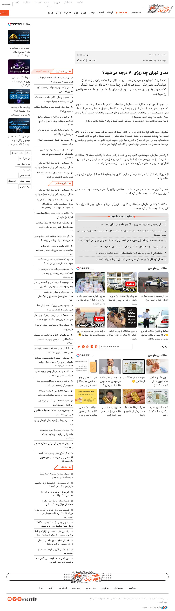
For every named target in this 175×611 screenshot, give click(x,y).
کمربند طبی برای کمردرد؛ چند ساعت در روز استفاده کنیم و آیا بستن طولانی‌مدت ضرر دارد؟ (53, 513)
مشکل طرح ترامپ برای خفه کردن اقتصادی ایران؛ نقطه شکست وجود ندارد (129, 253)
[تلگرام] (10, 599)
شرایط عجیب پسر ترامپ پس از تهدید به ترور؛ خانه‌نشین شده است (54, 350)
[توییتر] (14, 599)
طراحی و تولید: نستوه (152, 607)
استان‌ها (67, 12)
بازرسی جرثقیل (17, 152)
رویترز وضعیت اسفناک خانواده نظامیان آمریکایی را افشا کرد (53, 413)
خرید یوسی (25, 169)
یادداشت (38, 2)
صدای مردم (47, 4)
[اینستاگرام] (19, 599)
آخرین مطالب (61, 183)
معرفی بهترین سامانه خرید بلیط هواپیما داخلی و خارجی (56, 475)
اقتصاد (101, 12)
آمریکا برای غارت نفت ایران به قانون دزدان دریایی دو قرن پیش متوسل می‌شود (54, 165)
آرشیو (17, 2)
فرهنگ (110, 12)
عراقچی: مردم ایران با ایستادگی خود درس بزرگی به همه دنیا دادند (55, 383)
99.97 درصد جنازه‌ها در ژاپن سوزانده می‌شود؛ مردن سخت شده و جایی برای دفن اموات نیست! (120, 240)
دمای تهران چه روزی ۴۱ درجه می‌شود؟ (135, 73)
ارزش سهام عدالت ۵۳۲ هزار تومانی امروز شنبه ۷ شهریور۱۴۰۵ (55, 80)
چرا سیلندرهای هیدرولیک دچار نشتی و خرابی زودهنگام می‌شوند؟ (54, 484)
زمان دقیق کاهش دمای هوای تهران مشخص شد (55, 142)
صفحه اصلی (161, 54)
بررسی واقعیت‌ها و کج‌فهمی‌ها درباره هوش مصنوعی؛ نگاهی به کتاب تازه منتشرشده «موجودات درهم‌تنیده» (55, 203)
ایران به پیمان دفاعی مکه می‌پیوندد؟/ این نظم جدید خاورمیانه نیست (131, 224)
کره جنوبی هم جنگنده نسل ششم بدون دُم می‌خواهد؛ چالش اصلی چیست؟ (53, 238)
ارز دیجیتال (12, 181)
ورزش (83, 12)
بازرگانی (63, 467)
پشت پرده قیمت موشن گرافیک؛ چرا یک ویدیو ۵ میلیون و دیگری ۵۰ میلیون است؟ (53, 533)
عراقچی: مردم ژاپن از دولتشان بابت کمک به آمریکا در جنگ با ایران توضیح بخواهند (55, 120)
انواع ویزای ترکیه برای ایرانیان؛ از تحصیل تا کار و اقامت (57, 493)
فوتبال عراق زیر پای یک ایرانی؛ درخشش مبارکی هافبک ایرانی (57, 502)
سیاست (92, 12)
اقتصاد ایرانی (25, 175)
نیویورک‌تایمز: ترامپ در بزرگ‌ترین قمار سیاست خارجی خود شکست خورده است (54, 317)
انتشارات (26, 2)
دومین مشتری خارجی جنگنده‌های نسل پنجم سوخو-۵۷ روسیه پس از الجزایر (53, 284)
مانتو (28, 152)
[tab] (63, 71)
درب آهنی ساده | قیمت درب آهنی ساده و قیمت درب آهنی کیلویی (54, 560)
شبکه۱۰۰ (80, 2)
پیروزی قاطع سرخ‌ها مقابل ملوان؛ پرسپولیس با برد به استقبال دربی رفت (55, 393)
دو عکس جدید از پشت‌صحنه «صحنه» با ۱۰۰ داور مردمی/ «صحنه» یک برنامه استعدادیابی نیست (54, 362)
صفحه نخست (136, 12)
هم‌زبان (56, 2)
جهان (75, 12)
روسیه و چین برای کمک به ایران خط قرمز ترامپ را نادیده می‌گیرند (55, 175)
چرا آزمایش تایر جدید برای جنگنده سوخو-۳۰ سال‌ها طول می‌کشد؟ (55, 261)
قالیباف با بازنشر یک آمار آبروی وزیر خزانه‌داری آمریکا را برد (55, 132)
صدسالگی (68, 2)
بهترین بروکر (25, 181)
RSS (41, 588)
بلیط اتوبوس (25, 186)
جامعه (121, 12)
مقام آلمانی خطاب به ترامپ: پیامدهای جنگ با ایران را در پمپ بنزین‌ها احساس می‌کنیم (53, 338)
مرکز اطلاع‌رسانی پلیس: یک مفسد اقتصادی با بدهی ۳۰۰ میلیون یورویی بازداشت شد (56, 457)
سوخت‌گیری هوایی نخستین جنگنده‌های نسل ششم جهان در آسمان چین (55, 296)
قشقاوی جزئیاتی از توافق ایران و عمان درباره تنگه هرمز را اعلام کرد (54, 373)
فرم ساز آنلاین (24, 158)
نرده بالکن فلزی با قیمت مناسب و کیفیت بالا (55, 551)
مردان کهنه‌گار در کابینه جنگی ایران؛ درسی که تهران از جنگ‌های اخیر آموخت (129, 259)
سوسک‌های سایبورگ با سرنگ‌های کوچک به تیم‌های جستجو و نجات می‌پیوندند (56, 273)
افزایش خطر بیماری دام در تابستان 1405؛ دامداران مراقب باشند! (55, 542)
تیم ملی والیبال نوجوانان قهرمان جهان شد (53, 422)
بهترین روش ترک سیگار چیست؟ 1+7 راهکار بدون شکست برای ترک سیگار (55, 524)
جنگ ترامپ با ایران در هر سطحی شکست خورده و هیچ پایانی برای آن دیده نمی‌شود (54, 249)
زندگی (58, 12)
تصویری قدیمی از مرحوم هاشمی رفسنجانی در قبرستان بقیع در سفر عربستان (56, 153)
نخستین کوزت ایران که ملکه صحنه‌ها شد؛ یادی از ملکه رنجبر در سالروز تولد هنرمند (54, 226)
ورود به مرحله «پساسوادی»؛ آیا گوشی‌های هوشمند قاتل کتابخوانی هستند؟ (129, 247)
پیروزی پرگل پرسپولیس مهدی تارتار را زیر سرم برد (54, 327)
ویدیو (50, 12)
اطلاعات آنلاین (160, 8)
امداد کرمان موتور (23, 164)
